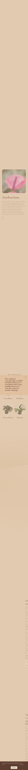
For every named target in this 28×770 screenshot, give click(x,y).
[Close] (26, 377)
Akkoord (14, 767)
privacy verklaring (21, 763)
